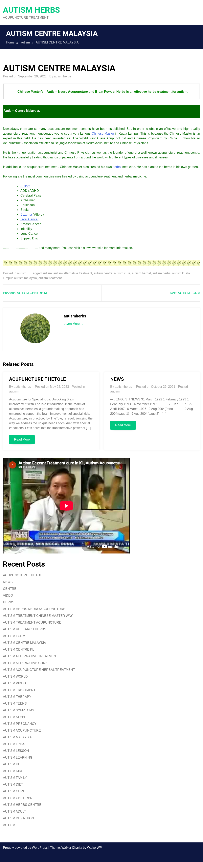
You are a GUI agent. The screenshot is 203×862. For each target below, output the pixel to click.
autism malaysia (25, 278)
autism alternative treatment (72, 273)
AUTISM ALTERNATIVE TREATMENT (30, 656)
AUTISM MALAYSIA (17, 737)
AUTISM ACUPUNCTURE (22, 730)
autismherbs (62, 76)
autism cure (122, 273)
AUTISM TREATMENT (19, 690)
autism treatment (50, 278)
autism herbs (161, 273)
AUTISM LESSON (16, 750)
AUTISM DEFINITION (18, 818)
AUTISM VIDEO (14, 683)
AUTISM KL (11, 764)
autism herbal (141, 273)
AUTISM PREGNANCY (19, 723)
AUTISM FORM (14, 636)
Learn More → (74, 323)
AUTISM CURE (14, 791)
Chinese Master (103, 133)
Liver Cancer (29, 219)
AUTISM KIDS (13, 771)
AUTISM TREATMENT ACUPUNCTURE (32, 622)
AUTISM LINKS (14, 744)
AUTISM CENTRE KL (18, 649)
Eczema (26, 214)
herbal (117, 167)
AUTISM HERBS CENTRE (22, 804)
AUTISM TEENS (15, 703)
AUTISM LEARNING (17, 757)
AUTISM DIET (13, 784)
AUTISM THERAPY (17, 696)
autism (21, 273)
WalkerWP (94, 847)
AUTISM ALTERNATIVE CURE (25, 663)
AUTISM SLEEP (14, 717)
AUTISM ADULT (14, 811)
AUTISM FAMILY (15, 777)
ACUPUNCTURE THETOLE (37, 379)
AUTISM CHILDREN (18, 798)
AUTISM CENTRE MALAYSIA (24, 642)
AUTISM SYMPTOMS (18, 710)
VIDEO (8, 595)
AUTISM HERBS (31, 10)
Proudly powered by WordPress (25, 847)
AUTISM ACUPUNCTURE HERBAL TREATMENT (39, 669)
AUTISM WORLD (15, 676)
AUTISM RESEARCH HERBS (24, 629)
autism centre (103, 273)
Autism (25, 186)
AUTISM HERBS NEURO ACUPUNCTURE (34, 609)
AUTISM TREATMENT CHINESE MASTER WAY (38, 615)
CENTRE (9, 588)
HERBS (8, 602)
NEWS (117, 379)
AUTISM (9, 825)
